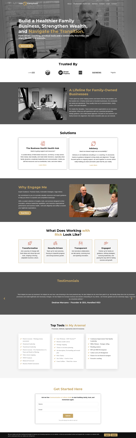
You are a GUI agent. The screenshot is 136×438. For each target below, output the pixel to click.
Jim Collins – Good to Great (65, 358)
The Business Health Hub (81, 4)
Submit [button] (68, 416)
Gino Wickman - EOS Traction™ (66, 339)
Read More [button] (25, 213)
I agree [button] (107, 435)
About (69, 4)
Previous (4, 298)
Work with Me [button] (26, 46)
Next (131, 298)
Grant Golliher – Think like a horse (67, 361)
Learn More (42, 165)
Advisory (95, 4)
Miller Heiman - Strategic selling (99, 344)
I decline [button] (114, 435)
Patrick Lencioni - (28, 350)
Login (108, 4)
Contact (102, 4)
